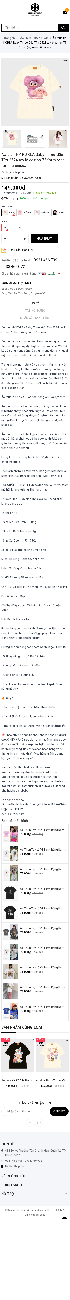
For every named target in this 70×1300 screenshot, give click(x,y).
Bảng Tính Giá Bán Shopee (16, 288)
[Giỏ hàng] (65, 13)
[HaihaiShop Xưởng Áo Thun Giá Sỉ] (35, 9)
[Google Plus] (39, 1123)
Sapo (42, 1214)
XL (20, 227)
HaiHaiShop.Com (16, 1166)
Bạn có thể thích (14, 821)
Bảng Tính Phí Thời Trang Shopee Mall (23, 293)
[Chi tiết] (8, 1055)
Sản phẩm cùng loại (21, 1027)
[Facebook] (30, 1123)
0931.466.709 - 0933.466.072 (23, 1160)
